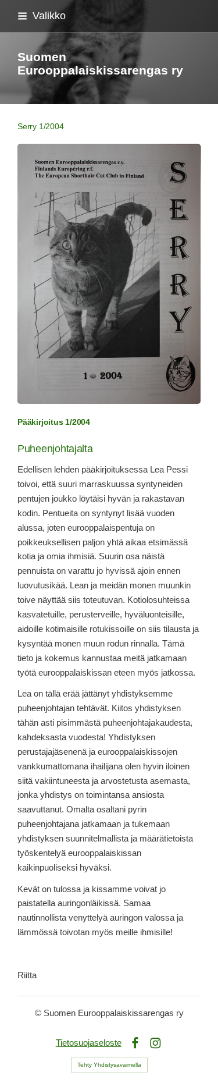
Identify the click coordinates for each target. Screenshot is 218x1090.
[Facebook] (135, 1043)
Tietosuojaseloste (88, 1043)
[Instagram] (155, 1043)
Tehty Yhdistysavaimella (109, 1064)
